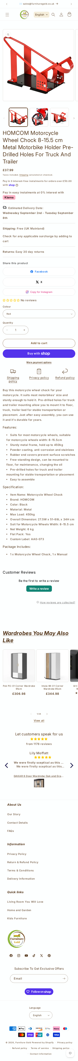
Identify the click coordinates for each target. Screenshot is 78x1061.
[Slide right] (74, 118)
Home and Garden (19, 910)
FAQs (10, 830)
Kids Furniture (17, 918)
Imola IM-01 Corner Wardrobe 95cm (52, 687)
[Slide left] (4, 118)
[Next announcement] (71, 4)
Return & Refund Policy (22, 862)
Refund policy (65, 377)
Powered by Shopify (43, 1042)
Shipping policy (13, 379)
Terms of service (40, 1048)
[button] (7, 15)
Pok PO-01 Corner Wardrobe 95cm (19, 687)
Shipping (23, 175)
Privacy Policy (16, 853)
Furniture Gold (23, 1042)
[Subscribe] (64, 978)
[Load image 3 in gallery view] (59, 117)
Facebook (41, 271)
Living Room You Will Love (25, 901)
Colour (7, 306)
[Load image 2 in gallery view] (39, 117)
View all (39, 720)
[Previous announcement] (7, 4)
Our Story (13, 814)
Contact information (41, 1054)
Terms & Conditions (20, 870)
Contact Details (17, 822)
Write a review (39, 588)
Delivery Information (21, 878)
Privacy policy (39, 377)
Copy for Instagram (41, 291)
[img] (39, 738)
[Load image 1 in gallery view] (18, 117)
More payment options (39, 362)
